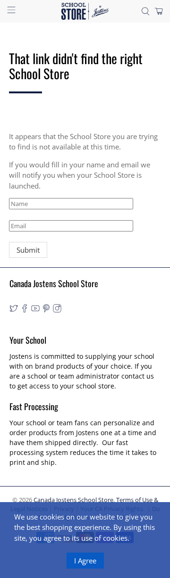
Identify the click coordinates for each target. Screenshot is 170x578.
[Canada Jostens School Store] (85, 11)
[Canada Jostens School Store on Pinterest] (46, 310)
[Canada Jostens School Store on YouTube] (35, 310)
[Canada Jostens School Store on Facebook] (24, 310)
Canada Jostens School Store (73, 500)
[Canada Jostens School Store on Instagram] (57, 310)
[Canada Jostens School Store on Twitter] (13, 310)
